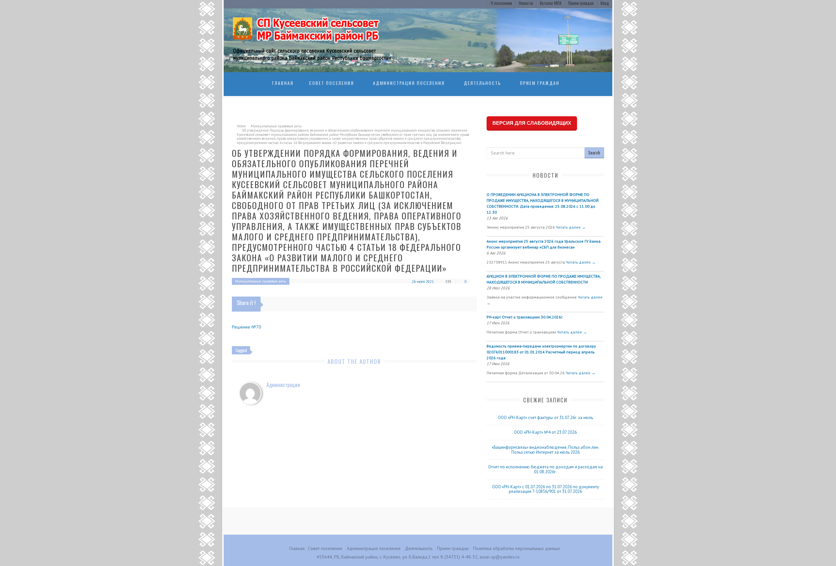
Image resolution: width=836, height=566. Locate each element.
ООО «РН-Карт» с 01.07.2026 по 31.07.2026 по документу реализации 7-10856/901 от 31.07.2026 (545, 489)
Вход (605, 3)
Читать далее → (571, 227)
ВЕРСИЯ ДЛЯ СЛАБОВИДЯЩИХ (531, 123)
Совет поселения (331, 82)
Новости (526, 3)
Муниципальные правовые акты (276, 126)
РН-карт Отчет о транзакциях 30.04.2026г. (525, 317)
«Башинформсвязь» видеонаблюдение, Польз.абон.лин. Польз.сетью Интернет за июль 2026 (545, 450)
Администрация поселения (409, 82)
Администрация (283, 385)
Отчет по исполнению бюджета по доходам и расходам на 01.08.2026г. (545, 469)
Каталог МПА (550, 3)
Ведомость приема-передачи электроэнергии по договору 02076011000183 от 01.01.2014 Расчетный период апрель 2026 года (541, 352)
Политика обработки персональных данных (516, 548)
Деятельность (482, 82)
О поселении (501, 3)
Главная (283, 82)
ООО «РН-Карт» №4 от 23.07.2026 (545, 432)
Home (241, 126)
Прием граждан (581, 3)
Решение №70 (246, 327)
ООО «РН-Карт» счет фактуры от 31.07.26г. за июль (545, 417)
